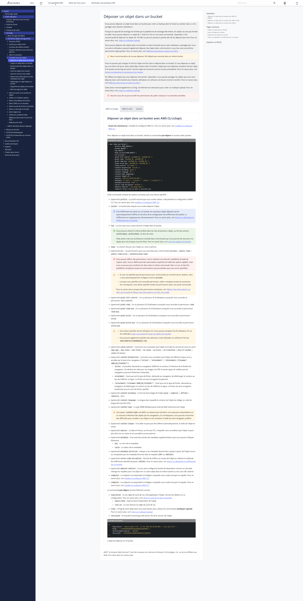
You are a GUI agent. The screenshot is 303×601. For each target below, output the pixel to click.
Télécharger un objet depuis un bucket (21, 83)
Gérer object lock (15, 112)
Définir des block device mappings (19, 126)
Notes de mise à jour (77, 3)
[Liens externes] (285, 3)
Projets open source (12, 152)
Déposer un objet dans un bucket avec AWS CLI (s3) (223, 20)
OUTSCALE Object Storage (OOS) (19, 39)
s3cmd (139, 109)
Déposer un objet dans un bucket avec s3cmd (222, 23)
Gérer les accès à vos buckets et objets (20, 94)
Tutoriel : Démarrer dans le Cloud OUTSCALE (17, 20)
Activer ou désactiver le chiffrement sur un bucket (222, 37)
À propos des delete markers (19, 47)
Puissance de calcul (13, 30)
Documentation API (12, 141)
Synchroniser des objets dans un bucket (21, 67)
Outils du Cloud (11, 24)
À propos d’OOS (14, 41)
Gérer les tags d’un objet (18, 89)
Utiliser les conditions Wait (18, 115)
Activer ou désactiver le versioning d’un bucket (124, 72)
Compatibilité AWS (55, 3)
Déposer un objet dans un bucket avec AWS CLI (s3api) (222, 17)
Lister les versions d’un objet (20, 74)
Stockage (9, 33)
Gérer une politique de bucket (19, 100)
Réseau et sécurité (12, 129)
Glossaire (8, 149)
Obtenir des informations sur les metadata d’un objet (21, 78)
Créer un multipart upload (129, 40)
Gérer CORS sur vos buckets (19, 103)
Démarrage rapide (11, 14)
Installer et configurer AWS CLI (147, 202)
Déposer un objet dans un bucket (22, 60)
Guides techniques (11, 144)
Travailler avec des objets (18, 58)
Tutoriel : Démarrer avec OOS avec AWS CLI (21, 51)
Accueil (6, 11)
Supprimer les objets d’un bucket (21, 86)
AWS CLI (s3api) (112, 109)
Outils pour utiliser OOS (17, 44)
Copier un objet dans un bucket (21, 63)
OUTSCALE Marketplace (14, 132)
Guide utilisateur (11, 17)
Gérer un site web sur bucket (19, 109)
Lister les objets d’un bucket (20, 71)
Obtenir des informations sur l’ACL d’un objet (151, 292)
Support (8, 147)
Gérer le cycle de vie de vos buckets (21, 106)
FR (297, 3)
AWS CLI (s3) (127, 109)
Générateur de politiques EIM (103, 3)
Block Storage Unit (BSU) (16, 36)
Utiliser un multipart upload (18, 98)
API (41, 3)
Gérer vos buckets (15, 55)
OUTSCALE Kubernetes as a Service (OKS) (18, 136)
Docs (32, 3)
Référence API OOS (15, 122)
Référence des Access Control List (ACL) (20, 119)
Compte (9, 27)
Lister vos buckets (138, 334)
